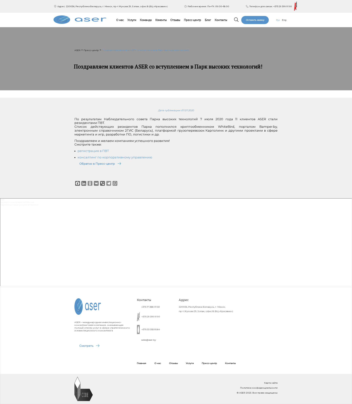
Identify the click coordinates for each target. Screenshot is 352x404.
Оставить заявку (255, 20)
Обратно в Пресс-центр (97, 163)
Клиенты (161, 20)
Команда (146, 20)
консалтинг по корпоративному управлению (115, 157)
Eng (284, 20)
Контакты (221, 20)
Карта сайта (271, 382)
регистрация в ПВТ (93, 151)
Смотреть (86, 345)
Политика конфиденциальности (259, 387)
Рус (278, 20)
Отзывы (175, 20)
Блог (208, 20)
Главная (141, 363)
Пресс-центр (192, 20)
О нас (120, 20)
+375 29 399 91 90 (282, 6)
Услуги (131, 20)
